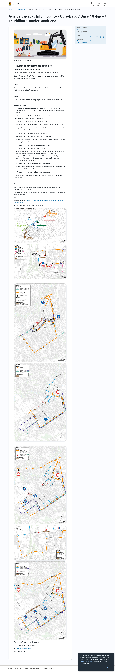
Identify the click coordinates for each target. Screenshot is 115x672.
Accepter (107, 667)
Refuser (98, 667)
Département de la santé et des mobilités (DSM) (90, 37)
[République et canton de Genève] (10, 4)
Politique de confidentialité (31, 668)
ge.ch (16, 3)
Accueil (11, 9)
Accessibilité (18, 668)
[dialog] (96, 662)
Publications (21, 9)
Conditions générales (48, 668)
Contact (9, 668)
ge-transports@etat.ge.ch (24, 648)
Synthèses (79, 29)
